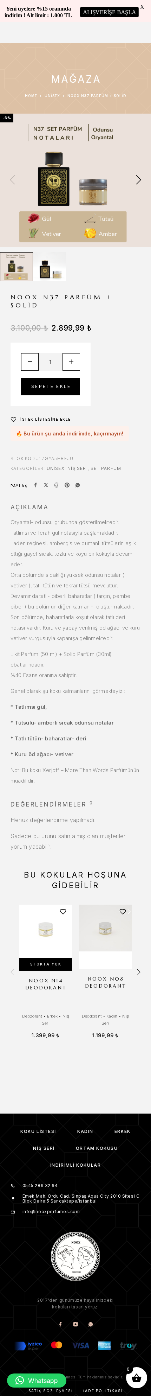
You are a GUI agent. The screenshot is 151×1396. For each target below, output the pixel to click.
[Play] (16, 266)
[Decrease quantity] (30, 362)
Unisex (52, 96)
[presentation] (12, 180)
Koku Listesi (38, 1131)
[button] (36, 1380)
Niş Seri (77, 468)
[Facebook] (60, 1324)
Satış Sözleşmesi (50, 1391)
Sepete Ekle (51, 386)
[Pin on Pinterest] (67, 486)
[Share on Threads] (56, 486)
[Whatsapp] (90, 1324)
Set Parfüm (106, 468)
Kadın (111, 1016)
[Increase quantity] (71, 362)
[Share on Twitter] (46, 486)
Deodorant (32, 1016)
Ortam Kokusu (97, 1148)
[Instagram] (75, 1324)
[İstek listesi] (63, 911)
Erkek (52, 1016)
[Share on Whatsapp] (77, 486)
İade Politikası (103, 1391)
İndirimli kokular (75, 1165)
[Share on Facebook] (35, 486)
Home (31, 96)
